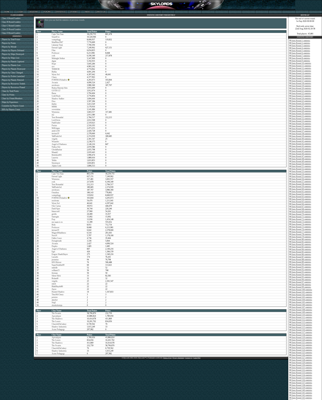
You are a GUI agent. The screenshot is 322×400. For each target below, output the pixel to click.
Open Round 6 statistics (300, 53)
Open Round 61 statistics (301, 191)
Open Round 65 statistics (301, 201)
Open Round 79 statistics (301, 237)
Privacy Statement (178, 358)
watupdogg (56, 39)
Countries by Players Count (13, 106)
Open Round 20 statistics (301, 88)
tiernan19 (55, 133)
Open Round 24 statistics (301, 98)
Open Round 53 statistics (301, 171)
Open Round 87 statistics (301, 257)
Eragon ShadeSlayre (60, 254)
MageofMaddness (59, 233)
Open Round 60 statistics (301, 189)
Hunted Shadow (58, 292)
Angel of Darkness (59, 144)
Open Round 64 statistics (301, 199)
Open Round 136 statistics (301, 380)
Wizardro (55, 141)
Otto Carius (56, 206)
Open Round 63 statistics (301, 196)
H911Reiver (56, 262)
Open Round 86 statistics (301, 254)
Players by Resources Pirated (13, 87)
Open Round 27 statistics (301, 106)
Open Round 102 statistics (301, 295)
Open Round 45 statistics (301, 151)
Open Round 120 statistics (301, 340)
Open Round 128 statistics (301, 360)
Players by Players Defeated (13, 50)
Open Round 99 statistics (301, 287)
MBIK (54, 106)
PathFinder (56, 123)
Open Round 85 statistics (301, 252)
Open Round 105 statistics (301, 302)
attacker (55, 300)
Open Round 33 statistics (301, 121)
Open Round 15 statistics (301, 76)
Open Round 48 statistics (301, 159)
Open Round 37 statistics (301, 131)
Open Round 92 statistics (301, 269)
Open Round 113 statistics (301, 322)
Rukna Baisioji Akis (60, 88)
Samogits (55, 217)
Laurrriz (55, 157)
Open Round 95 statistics (301, 277)
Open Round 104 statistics (301, 300)
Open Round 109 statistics (301, 312)
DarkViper (56, 208)
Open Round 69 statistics (301, 211)
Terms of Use (167, 358)
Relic (54, 225)
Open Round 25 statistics (301, 101)
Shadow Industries (59, 327)
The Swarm (56, 313)
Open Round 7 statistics (300, 56)
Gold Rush (56, 96)
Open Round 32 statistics (301, 118)
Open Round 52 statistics (301, 169)
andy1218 (56, 131)
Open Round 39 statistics (301, 136)
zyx (53, 66)
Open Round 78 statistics (301, 234)
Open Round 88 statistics (301, 259)
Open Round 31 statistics (301, 116)
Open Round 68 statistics (301, 209)
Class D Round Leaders (11, 29)
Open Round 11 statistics (301, 66)
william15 (56, 270)
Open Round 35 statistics (301, 126)
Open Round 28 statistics (301, 108)
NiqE (54, 302)
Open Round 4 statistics (300, 48)
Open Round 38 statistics (301, 133)
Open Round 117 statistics (301, 332)
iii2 (53, 115)
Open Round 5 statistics (300, 50)
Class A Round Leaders (11, 18)
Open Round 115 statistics (301, 327)
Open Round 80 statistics (301, 239)
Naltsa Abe (56, 147)
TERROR (56, 69)
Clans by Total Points (10, 91)
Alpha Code (56, 166)
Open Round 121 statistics (301, 342)
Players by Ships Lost (10, 58)
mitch (54, 284)
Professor (55, 53)
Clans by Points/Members (12, 98)
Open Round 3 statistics (300, 45)
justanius (55, 259)
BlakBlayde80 (57, 286)
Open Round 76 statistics (301, 229)
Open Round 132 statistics (301, 370)
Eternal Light (57, 47)
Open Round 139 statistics (301, 388)
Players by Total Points (11, 39)
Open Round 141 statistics (301, 393)
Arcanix (55, 82)
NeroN (54, 235)
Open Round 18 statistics (301, 83)
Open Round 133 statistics (301, 372)
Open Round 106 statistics (301, 305)
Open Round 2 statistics (300, 43)
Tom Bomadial (57, 117)
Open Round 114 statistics (301, 325)
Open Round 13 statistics (301, 71)
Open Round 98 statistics (301, 284)
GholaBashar (57, 149)
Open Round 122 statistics (301, 345)
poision (55, 297)
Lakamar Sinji (57, 45)
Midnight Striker (58, 58)
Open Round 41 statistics (301, 141)
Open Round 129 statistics (301, 362)
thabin (54, 104)
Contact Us (188, 358)
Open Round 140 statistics (301, 390)
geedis (54, 214)
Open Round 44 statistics (301, 149)
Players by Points (9, 43)
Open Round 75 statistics (301, 227)
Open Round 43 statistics (301, 146)
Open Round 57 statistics (301, 181)
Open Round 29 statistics (301, 111)
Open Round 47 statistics (301, 156)
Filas (54, 50)
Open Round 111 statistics (301, 317)
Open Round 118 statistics (301, 335)
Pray (53, 219)
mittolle (55, 267)
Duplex (55, 246)
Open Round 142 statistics (301, 395)
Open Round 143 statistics (301, 398)
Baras (54, 93)
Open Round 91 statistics (301, 267)
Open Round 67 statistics (301, 206)
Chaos (54, 77)
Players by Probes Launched (13, 76)
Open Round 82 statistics (301, 244)
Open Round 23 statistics (301, 96)
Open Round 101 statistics (301, 292)
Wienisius (56, 112)
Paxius (54, 125)
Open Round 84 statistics (301, 249)
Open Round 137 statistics (301, 383)
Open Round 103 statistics (301, 297)
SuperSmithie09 (58, 265)
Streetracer (56, 163)
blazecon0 (56, 211)
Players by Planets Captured (13, 61)
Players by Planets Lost (11, 65)
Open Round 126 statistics (301, 355)
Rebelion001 (57, 155)
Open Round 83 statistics (301, 247)
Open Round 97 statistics (301, 282)
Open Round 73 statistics (301, 222)
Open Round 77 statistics (301, 232)
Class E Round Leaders (11, 33)
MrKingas (56, 128)
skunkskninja (57, 305)
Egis (53, 251)
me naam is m (57, 222)
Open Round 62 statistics (301, 194)
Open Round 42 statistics (301, 144)
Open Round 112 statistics (301, 320)
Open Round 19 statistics (301, 86)
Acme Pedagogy (58, 329)
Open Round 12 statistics (301, 68)
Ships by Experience (10, 102)
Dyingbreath (57, 241)
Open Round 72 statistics (301, 219)
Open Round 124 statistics (301, 350)
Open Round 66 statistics (301, 204)
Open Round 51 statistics (301, 166)
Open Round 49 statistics (301, 161)
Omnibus (55, 192)
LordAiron (56, 120)
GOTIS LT (56, 90)
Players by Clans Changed (12, 72)
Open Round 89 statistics (301, 262)
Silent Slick (56, 276)
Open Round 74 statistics (301, 224)
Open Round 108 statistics (301, 310)
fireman (55, 273)
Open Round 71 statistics (301, 217)
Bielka (54, 72)
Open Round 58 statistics (301, 184)
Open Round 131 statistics (301, 367)
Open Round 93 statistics (301, 272)
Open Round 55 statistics (301, 176)
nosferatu (55, 200)
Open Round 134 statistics (301, 375)
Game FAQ (196, 358)
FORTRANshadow (59, 80)
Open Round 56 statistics (301, 179)
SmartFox (56, 37)
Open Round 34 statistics (301, 123)
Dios (54, 101)
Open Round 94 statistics (301, 274)
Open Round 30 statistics (301, 113)
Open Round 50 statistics (301, 164)
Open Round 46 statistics (301, 154)
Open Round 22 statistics (301, 93)
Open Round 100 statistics (301, 289)
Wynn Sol (56, 74)
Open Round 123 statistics (301, 347)
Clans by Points (8, 95)
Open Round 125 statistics (301, 352)
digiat (54, 61)
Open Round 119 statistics (301, 337)
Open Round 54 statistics (301, 174)
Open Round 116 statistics (301, 330)
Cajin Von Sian (58, 34)
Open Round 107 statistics (301, 307)
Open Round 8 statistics (300, 58)
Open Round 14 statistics (301, 73)
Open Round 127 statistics (301, 357)
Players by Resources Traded (13, 84)
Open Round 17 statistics (301, 81)
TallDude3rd (57, 136)
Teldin (54, 160)
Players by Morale (9, 47)
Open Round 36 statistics (301, 128)
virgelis (55, 139)
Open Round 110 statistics (301, 315)
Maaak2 (55, 152)
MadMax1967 (57, 42)
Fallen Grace (57, 238)
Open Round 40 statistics (301, 139)
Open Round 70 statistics (301, 214)
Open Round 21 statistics (301, 91)
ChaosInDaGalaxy (59, 324)
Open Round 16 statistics (301, 78)
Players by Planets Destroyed (13, 69)
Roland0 (55, 278)
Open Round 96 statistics (301, 279)
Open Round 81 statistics (301, 242)
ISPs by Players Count (11, 109)
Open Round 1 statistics (300, 40)
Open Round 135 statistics (301, 378)
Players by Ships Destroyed (13, 54)
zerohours (56, 85)
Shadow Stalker (58, 98)
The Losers (56, 321)
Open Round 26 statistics (301, 103)
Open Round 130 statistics (301, 365)
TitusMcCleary (58, 294)
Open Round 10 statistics (301, 63)
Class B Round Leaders (11, 22)
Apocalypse (56, 316)
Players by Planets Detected (13, 80)
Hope (54, 64)
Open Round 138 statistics (301, 385)
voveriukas (56, 109)
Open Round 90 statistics (301, 264)
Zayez (54, 289)
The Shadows (57, 318)
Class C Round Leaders (11, 25)
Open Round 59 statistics (301, 186)
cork (53, 56)
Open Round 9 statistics (300, 61)
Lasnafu (55, 257)
